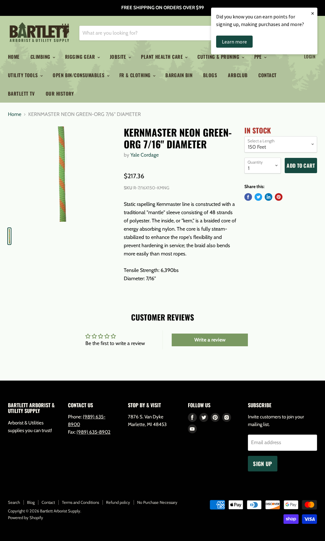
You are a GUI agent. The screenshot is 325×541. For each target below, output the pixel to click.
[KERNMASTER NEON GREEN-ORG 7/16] (62, 174)
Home (14, 56)
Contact (267, 74)
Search (14, 502)
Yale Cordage (144, 155)
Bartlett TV (21, 93)
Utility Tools (23, 74)
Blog (31, 502)
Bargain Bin (178, 74)
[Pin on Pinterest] (278, 197)
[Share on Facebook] (248, 197)
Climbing (41, 56)
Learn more (234, 41)
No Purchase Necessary (157, 502)
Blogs (210, 74)
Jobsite (119, 56)
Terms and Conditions (80, 502)
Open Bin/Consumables (79, 74)
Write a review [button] (210, 340)
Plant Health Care (162, 56)
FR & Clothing (135, 74)
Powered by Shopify (25, 517)
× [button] (312, 13)
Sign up (262, 464)
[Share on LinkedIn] (268, 197)
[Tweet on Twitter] (258, 197)
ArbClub (238, 74)
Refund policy (118, 502)
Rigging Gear (80, 56)
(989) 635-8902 (93, 432)
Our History (60, 93)
